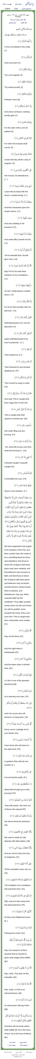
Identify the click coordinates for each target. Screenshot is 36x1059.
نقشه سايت (18, 1052)
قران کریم (22, 1054)
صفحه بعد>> (11, 1045)
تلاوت (22, 22)
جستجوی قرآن (26, 8)
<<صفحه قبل (24, 1045)
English (7, 8)
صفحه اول (18, 4)
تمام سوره (23, 1042)
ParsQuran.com (18, 1056)
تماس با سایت (8, 1052)
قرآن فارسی (14, 1054)
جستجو (11, 22)
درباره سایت (28, 1052)
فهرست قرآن (7, 4)
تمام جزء (12, 1042)
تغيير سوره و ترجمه (17, 19)
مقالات (16, 8)
